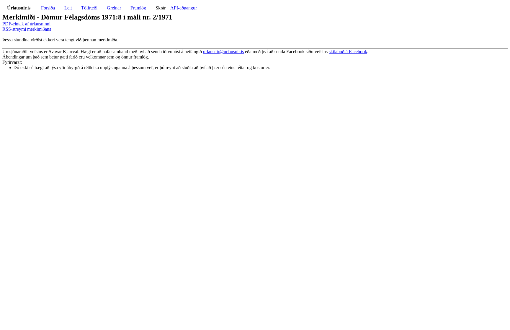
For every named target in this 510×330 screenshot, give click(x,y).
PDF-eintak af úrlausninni (26, 23)
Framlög (138, 7)
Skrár (161, 7)
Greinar (114, 7)
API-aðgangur (183, 7)
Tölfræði (89, 7)
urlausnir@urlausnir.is (223, 51)
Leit (68, 7)
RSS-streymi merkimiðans (26, 29)
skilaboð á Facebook (348, 51)
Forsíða (48, 7)
